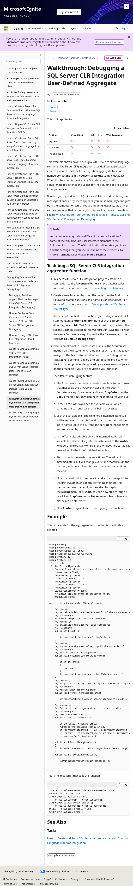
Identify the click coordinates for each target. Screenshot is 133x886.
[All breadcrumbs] (50, 58)
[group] (88, 656)
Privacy (74, 879)
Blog (46, 879)
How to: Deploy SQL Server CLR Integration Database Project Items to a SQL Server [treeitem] (23, 128)
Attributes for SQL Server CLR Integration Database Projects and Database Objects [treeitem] (22, 96)
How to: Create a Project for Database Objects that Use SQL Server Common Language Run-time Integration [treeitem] (23, 112)
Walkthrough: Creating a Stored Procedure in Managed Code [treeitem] (22, 267)
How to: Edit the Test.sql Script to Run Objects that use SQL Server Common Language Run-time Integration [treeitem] (23, 233)
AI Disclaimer (10, 879)
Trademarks (27, 883)
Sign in (125, 28)
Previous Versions (30, 879)
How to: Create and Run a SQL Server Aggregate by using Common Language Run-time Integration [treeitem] (22, 162)
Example (54, 107)
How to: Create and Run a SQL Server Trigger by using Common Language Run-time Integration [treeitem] (22, 179)
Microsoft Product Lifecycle (23, 42)
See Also (54, 111)
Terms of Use (10, 883)
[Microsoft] (6, 28)
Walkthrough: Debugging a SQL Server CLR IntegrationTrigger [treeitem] (24, 352)
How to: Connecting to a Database (103, 288)
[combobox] (22, 61)
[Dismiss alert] (126, 6)
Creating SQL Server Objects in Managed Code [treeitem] (23, 70)
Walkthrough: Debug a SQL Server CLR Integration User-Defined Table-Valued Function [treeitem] (24, 386)
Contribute (61, 879)
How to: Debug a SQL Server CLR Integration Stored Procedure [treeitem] (24, 339)
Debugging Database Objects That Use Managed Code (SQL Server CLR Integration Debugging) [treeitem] (24, 301)
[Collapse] (40, 55)
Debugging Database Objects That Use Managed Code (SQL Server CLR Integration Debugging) (76, 57)
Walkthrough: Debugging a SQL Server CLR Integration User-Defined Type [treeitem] (24, 416)
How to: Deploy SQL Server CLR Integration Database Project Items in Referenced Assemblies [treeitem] (23, 251)
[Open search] (117, 28)
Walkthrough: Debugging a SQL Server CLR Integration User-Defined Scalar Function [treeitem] (24, 368)
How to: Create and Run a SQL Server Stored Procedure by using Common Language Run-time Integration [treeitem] (23, 144)
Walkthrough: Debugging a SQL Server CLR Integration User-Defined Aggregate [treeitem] (24, 402)
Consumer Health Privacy (98, 879)
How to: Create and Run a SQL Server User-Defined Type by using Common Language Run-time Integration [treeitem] (23, 215)
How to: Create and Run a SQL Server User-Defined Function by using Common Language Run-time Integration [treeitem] (22, 197)
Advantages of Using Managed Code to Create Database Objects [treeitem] (23, 82)
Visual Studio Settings (92, 254)
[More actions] (127, 58)
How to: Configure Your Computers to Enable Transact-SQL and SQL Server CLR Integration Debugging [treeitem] (21, 321)
